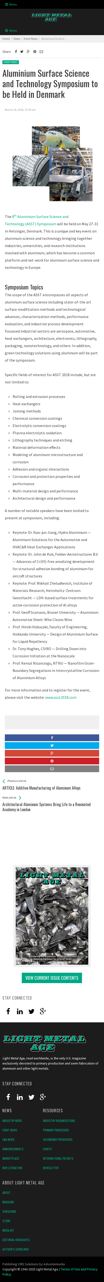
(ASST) (30, 223)
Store (6, 1221)
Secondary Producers (58, 1139)
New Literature (12, 1168)
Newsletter (51, 1168)
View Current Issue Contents (51, 978)
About (6, 1192)
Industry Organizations (59, 1121)
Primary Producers (56, 1130)
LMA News (8, 1139)
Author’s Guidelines (15, 1249)
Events (47, 1149)
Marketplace (10, 1158)
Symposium (46, 223)
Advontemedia (54, 1264)
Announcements (12, 1149)
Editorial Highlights (16, 1240)
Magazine (8, 1202)
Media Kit (8, 1230)
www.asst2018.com (60, 697)
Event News (10, 62)
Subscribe (9, 1211)
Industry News (12, 1121)
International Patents (58, 1158)
